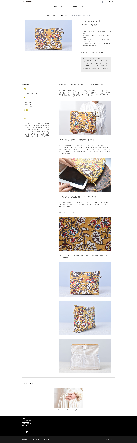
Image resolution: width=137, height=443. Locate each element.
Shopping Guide (80, 2)
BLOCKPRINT (91, 52)
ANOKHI (86, 52)
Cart (88, 2)
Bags (62, 15)
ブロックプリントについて (66, 212)
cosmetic (96, 52)
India (100, 52)
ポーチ (67, 15)
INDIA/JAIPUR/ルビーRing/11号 (68, 410)
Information (25, 84)
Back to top (109, 439)
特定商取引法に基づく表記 (28, 423)
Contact (95, 2)
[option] (68, 399)
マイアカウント (25, 422)
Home (49, 15)
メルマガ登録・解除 (26, 420)
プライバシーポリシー (27, 425)
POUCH (102, 52)
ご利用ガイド (25, 419)
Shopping (55, 15)
